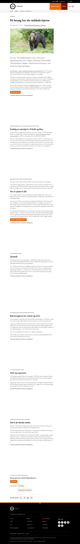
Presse (11, 524)
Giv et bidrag (29, 521)
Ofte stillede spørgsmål (14, 527)
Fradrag (27, 533)
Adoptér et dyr (30, 524)
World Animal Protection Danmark (36, 25)
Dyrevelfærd (21, 486)
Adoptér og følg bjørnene (17, 219)
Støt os (28, 518)
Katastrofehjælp (45, 527)
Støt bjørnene (14, 92)
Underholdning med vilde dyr (24, 490)
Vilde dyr (44, 521)
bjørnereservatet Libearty (33, 85)
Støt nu (13, 481)
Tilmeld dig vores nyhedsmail (16, 514)
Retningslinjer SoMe (21, 533)
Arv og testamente (30, 527)
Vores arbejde (46, 518)
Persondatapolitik (13, 533)
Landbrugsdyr (45, 524)
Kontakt (11, 521)
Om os (11, 518)
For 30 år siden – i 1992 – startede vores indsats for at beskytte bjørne (26, 71)
